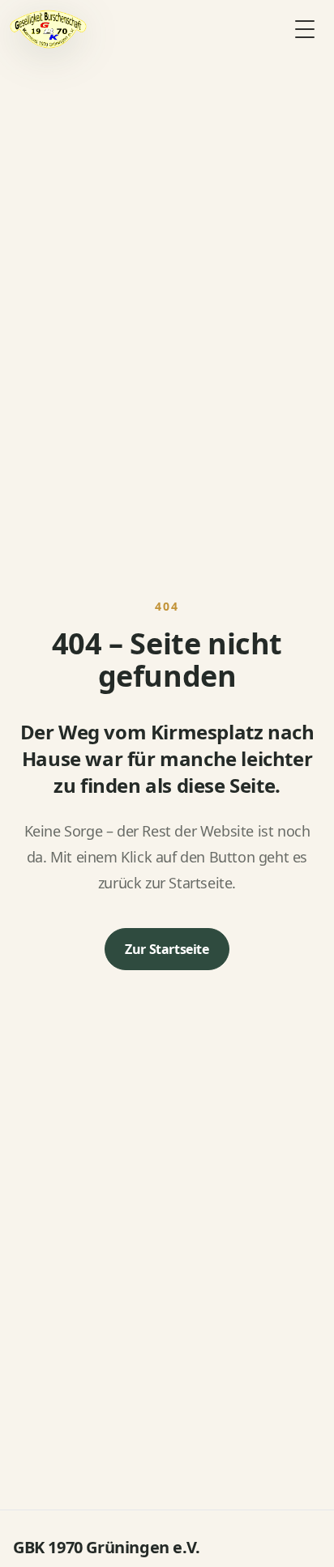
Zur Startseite (166, 949)
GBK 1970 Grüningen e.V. (106, 1547)
